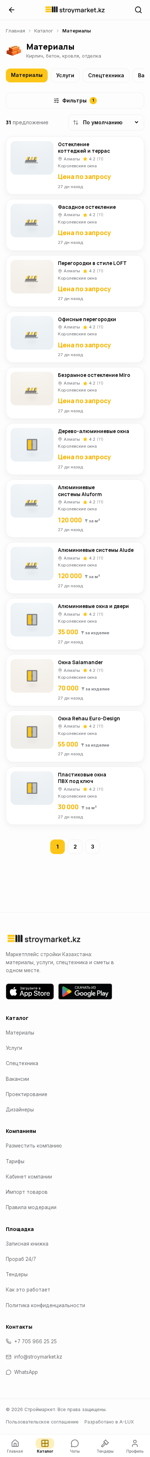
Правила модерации (31, 1207)
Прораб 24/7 (21, 1259)
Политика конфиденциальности (45, 1305)
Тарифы (15, 1161)
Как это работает (28, 1290)
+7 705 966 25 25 (35, 1341)
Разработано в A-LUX (109, 1422)
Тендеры (17, 1274)
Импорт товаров (27, 1192)
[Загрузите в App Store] (30, 991)
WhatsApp (26, 1372)
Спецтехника (106, 75)
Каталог (43, 31)
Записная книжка (27, 1244)
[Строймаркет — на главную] (75, 10)
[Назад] (11, 10)
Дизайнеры (20, 1110)
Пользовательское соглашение (42, 1422)
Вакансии (17, 1079)
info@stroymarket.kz (38, 1357)
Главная (15, 31)
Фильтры (78, 100)
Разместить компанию (34, 1146)
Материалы (27, 75)
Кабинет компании (29, 1177)
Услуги (65, 75)
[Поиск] (138, 10)
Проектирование (26, 1094)
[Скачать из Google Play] (85, 991)
